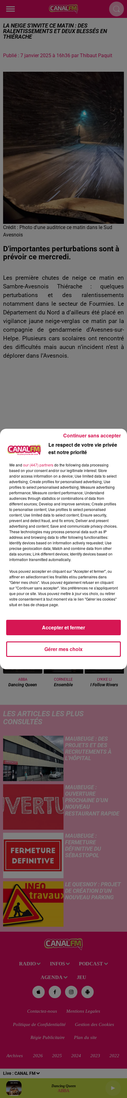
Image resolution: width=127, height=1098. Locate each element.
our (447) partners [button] (38, 464)
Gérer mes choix (63, 649)
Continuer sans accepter (92, 435)
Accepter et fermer (63, 627)
